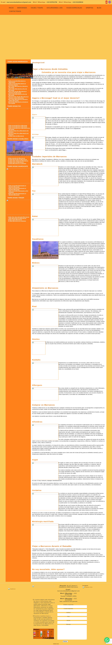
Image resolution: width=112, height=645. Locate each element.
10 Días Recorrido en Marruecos (17, 159)
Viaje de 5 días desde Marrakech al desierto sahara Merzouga (18, 97)
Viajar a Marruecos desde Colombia (50, 69)
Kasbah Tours (56, 643)
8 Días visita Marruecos (15, 219)
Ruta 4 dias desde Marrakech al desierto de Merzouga (17, 92)
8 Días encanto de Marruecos (16, 158)
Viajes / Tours (37, 8)
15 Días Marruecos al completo (17, 163)
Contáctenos (15, 11)
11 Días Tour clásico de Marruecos (18, 160)
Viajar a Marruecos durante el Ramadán (51, 546)
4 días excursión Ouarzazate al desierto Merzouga (17, 194)
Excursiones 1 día (55, 8)
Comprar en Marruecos (43, 405)
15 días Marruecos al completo (17, 221)
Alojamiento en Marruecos (45, 288)
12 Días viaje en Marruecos (16, 136)
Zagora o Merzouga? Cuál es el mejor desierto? (56, 98)
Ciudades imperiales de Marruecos (49, 157)
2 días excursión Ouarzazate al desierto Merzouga (17, 186)
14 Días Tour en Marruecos (16, 162)
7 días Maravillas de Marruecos (17, 218)
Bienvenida (22, 8)
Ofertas (89, 8)
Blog (99, 8)
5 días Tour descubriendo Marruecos (18, 217)
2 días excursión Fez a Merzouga (17, 125)
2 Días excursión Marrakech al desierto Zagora (17, 84)
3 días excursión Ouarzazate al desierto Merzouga (17, 189)
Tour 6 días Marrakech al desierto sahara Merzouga (18, 100)
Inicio (11, 8)
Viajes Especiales (74, 8)
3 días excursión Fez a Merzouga (17, 126)
